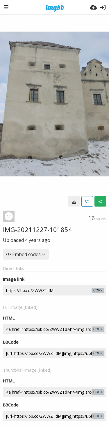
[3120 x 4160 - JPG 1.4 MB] (74, 201)
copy (97, 290)
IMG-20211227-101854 (37, 229)
